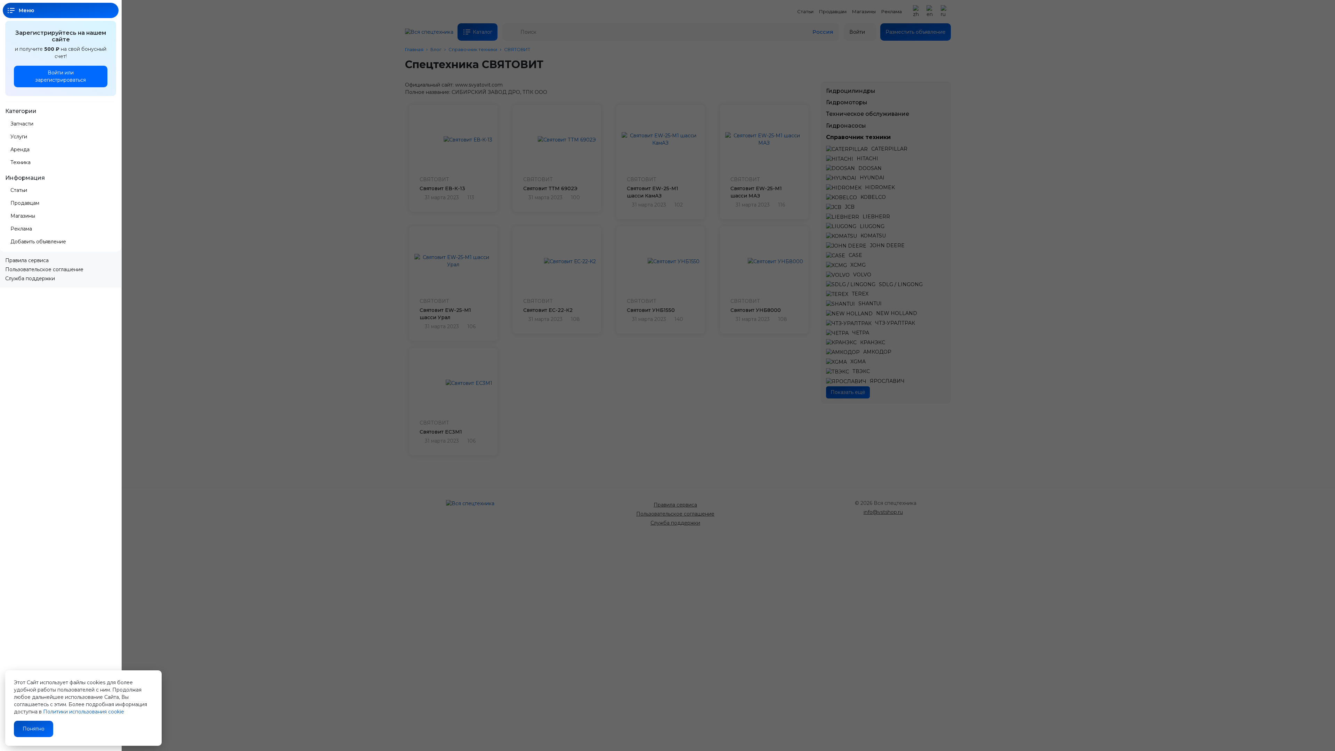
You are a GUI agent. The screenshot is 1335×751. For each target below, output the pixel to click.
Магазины (22, 216)
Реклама (21, 229)
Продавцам (24, 203)
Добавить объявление (38, 242)
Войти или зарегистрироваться (60, 76)
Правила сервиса (27, 260)
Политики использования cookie (83, 712)
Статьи (18, 190)
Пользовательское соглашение (44, 269)
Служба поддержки (30, 278)
